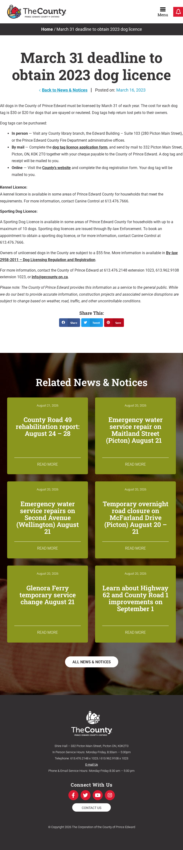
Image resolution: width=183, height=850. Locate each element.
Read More (47, 464)
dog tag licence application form (79, 147)
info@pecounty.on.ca (50, 277)
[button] (69, 322)
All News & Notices (91, 662)
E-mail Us (91, 764)
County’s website (56, 167)
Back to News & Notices (64, 90)
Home (47, 29)
